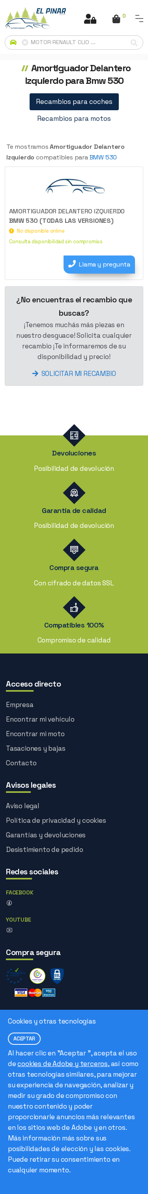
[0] (116, 19)
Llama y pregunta (104, 264)
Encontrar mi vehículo (40, 719)
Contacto (21, 763)
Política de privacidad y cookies (56, 820)
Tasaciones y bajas (35, 748)
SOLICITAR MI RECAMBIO (78, 373)
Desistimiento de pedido (44, 849)
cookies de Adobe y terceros (62, 1063)
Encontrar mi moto (35, 733)
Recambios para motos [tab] (74, 118)
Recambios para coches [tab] (74, 101)
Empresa (20, 704)
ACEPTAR (24, 1038)
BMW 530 (103, 157)
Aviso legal (22, 806)
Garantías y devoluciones (46, 835)
